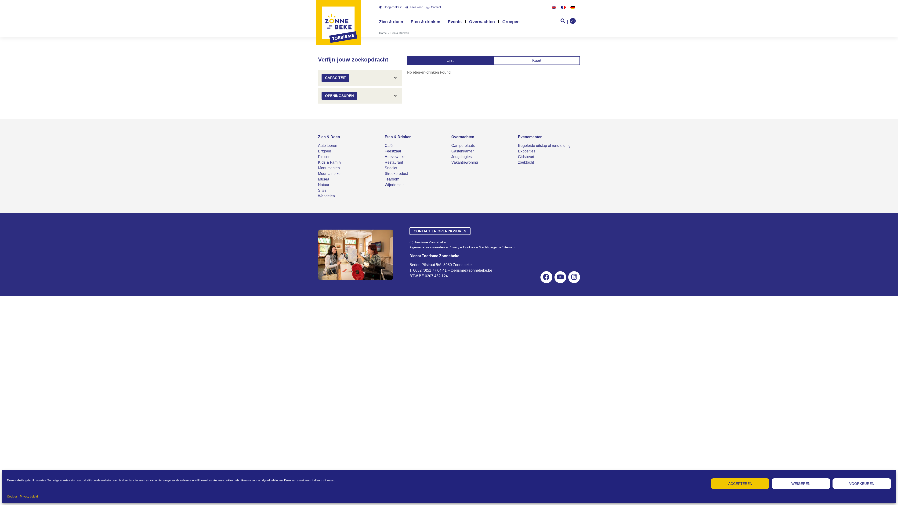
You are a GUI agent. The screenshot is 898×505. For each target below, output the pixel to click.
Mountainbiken (330, 174)
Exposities (526, 151)
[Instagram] (574, 277)
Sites (322, 190)
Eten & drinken (425, 21)
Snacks (391, 168)
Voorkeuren (861, 484)
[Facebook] (546, 277)
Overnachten (482, 21)
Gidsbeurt (526, 157)
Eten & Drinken (398, 137)
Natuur (323, 185)
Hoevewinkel (395, 157)
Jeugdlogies (461, 157)
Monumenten (329, 168)
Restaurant (394, 162)
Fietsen (324, 157)
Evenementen (530, 137)
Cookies (12, 496)
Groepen (511, 21)
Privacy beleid (29, 496)
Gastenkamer (462, 151)
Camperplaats (463, 146)
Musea (323, 179)
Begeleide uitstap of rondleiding (544, 146)
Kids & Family (329, 162)
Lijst (450, 60)
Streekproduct (396, 174)
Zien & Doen (329, 137)
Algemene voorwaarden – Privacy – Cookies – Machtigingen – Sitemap (461, 247)
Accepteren (740, 484)
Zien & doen (391, 21)
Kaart (536, 60)
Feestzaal (393, 151)
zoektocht (526, 162)
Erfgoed (324, 151)
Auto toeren (327, 146)
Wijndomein (395, 185)
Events (455, 21)
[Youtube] (560, 277)
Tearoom (392, 179)
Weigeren (801, 484)
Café (389, 146)
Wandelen (326, 196)
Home (383, 33)
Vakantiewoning (464, 162)
